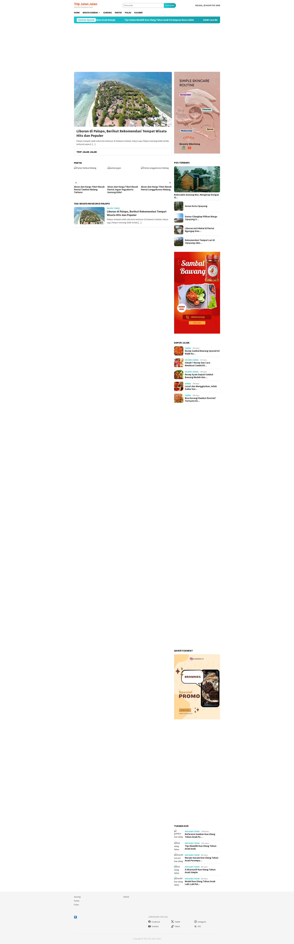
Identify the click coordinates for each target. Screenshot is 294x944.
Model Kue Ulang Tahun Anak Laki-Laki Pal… (200, 883)
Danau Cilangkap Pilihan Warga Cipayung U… (201, 218)
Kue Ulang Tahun (192, 831)
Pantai (76, 901)
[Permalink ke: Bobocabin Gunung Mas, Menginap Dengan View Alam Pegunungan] (197, 179)
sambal (188, 348)
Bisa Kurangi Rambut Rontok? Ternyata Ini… (200, 399)
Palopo (110, 208)
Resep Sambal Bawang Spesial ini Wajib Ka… (202, 352)
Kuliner (188, 360)
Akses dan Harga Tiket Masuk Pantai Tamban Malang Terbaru (89, 189)
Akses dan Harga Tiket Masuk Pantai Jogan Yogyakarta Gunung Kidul (122, 189)
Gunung (77, 897)
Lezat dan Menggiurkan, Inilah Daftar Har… (201, 387)
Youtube (155, 926)
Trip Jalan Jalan (85, 4)
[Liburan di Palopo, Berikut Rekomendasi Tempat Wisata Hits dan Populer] (123, 99)
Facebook (156, 922)
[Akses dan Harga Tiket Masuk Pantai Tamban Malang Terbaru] (89, 175)
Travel (117, 208)
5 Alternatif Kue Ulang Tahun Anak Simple (200, 871)
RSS (199, 926)
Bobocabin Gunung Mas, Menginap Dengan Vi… (196, 196)
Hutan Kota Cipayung (196, 206)
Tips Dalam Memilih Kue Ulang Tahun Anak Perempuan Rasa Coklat (137, 20)
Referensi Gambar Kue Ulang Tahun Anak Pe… (200, 835)
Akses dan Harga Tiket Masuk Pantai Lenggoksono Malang (156, 188)
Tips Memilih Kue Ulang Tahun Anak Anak (200, 847)
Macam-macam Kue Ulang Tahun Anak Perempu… (201, 859)
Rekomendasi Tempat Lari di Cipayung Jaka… (200, 241)
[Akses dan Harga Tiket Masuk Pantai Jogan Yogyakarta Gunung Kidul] (122, 175)
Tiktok (177, 926)
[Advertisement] (147, 47)
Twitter (177, 922)
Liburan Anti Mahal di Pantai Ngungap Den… (199, 230)
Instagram (202, 922)
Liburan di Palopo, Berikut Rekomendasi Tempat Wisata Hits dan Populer (121, 133)
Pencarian (169, 5)
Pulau (76, 904)
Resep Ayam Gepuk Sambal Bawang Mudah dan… (199, 376)
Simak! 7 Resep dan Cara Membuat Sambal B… (197, 364)
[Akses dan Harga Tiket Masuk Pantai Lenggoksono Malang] (156, 175)
